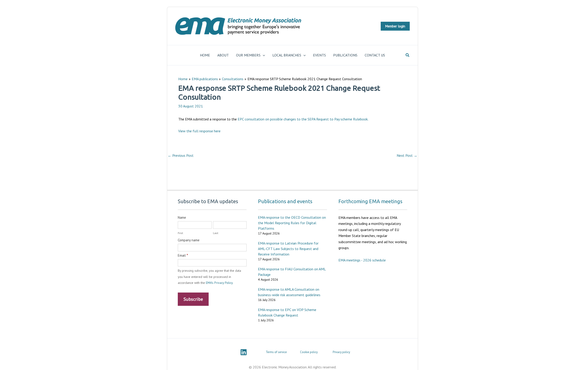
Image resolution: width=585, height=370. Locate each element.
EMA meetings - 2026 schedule (362, 260)
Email (183, 255)
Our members (248, 55)
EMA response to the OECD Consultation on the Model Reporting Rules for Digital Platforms (292, 223)
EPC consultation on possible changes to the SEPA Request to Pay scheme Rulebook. (303, 119)
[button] (395, 26)
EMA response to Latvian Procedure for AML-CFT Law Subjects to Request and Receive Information (288, 248)
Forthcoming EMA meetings (370, 201)
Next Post (407, 155)
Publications (345, 55)
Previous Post (181, 155)
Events (319, 55)
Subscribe (193, 299)
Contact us (375, 55)
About (223, 55)
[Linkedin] (243, 352)
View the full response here (199, 131)
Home (205, 55)
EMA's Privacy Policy (219, 283)
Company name (188, 240)
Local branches (286, 55)
